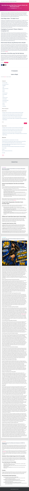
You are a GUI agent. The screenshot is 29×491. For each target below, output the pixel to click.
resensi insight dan (4, 94)
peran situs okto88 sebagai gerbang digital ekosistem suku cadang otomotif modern (12, 142)
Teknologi (3, 104)
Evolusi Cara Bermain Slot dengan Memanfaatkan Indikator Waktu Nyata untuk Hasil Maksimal (13, 146)
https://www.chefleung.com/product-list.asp (7, 150)
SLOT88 (3, 103)
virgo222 (3, 155)
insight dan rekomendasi (5, 88)
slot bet (3, 154)
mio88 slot (3, 149)
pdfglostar (6, 51)
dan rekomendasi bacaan (5, 84)
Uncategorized (6, 62)
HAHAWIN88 (3, 85)
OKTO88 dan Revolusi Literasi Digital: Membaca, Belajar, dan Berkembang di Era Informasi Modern (14, 141)
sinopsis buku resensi (5, 97)
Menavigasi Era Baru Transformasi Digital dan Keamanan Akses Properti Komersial (12, 115)
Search (25, 123)
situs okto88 (3, 152)
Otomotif (3, 91)
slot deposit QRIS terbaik (5, 100)
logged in (5, 76)
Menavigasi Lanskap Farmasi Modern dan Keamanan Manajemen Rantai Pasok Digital (12, 112)
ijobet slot (4, 451)
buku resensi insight (4, 82)
